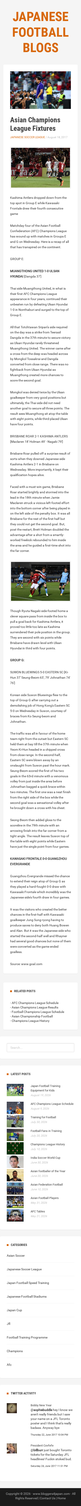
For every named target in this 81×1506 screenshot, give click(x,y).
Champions (15, 1351)
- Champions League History (30, 1021)
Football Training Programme (27, 1337)
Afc (9, 1364)
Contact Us (47, 1498)
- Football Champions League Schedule (37, 1012)
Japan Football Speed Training (28, 1283)
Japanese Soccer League (27, 137)
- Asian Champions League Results (34, 1007)
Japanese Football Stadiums (27, 1296)
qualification (18, 475)
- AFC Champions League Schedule (34, 1003)
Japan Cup (14, 1310)
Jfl (8, 1324)
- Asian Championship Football (31, 1016)
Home (61, 1498)
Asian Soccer (16, 1255)
